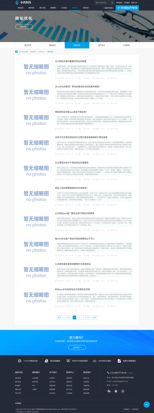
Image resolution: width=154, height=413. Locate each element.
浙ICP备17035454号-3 (69, 409)
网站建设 (119, 2)
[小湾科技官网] (23, 2)
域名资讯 (27, 45)
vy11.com (115, 385)
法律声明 (86, 385)
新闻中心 (75, 8)
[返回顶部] (147, 404)
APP (33, 385)
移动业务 (18, 382)
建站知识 (52, 45)
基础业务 (18, 389)
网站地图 (86, 393)
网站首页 (21, 8)
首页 (59, 317)
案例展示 (53, 8)
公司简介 (52, 378)
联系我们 (86, 8)
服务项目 (31, 8)
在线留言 (127, 2)
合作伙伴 (52, 393)
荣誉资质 (52, 389)
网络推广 (18, 385)
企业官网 (35, 378)
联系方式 (134, 2)
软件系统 (35, 382)
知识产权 (18, 393)
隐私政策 (86, 389)
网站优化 (77, 45)
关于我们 (64, 8)
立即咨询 (23, 27)
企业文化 (52, 382)
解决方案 (42, 8)
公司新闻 (126, 45)
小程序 (34, 389)
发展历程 (52, 385)
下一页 (86, 317)
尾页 (94, 317)
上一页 (67, 317)
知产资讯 (101, 45)
